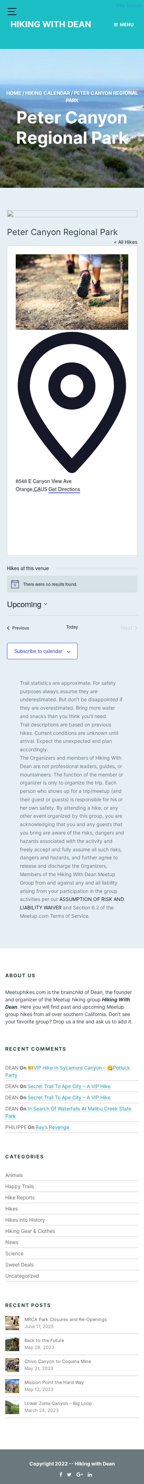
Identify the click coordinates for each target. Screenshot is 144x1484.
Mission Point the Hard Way (54, 1382)
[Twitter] (68, 1474)
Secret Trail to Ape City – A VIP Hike (69, 1086)
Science (14, 1253)
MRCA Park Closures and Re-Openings (65, 1319)
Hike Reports (20, 1197)
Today (72, 627)
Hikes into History (25, 1220)
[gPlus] (78, 1474)
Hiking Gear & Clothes (30, 1231)
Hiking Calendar (47, 93)
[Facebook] (59, 1474)
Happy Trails (19, 1186)
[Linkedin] (88, 1474)
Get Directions (64, 488)
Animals (14, 1175)
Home (13, 93)
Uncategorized (22, 1276)
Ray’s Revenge (52, 1127)
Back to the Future (44, 1340)
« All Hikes (125, 242)
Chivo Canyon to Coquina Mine (57, 1361)
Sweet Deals (19, 1265)
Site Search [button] (129, 5)
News (11, 1242)
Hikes (11, 1209)
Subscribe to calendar (38, 650)
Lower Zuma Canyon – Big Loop (58, 1403)
